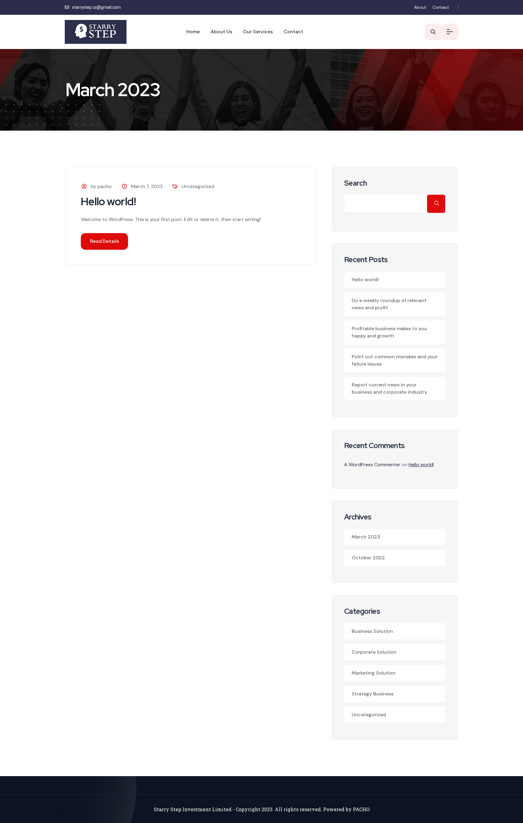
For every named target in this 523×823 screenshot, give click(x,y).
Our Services (258, 31)
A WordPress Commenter (372, 464)
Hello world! (108, 201)
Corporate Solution (374, 652)
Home (193, 31)
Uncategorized (198, 186)
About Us (221, 31)
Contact (441, 7)
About (420, 7)
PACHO (361, 809)
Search (355, 183)
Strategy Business (372, 694)
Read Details (104, 241)
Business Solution (372, 631)
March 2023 (366, 537)
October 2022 (368, 558)
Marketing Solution (374, 673)
